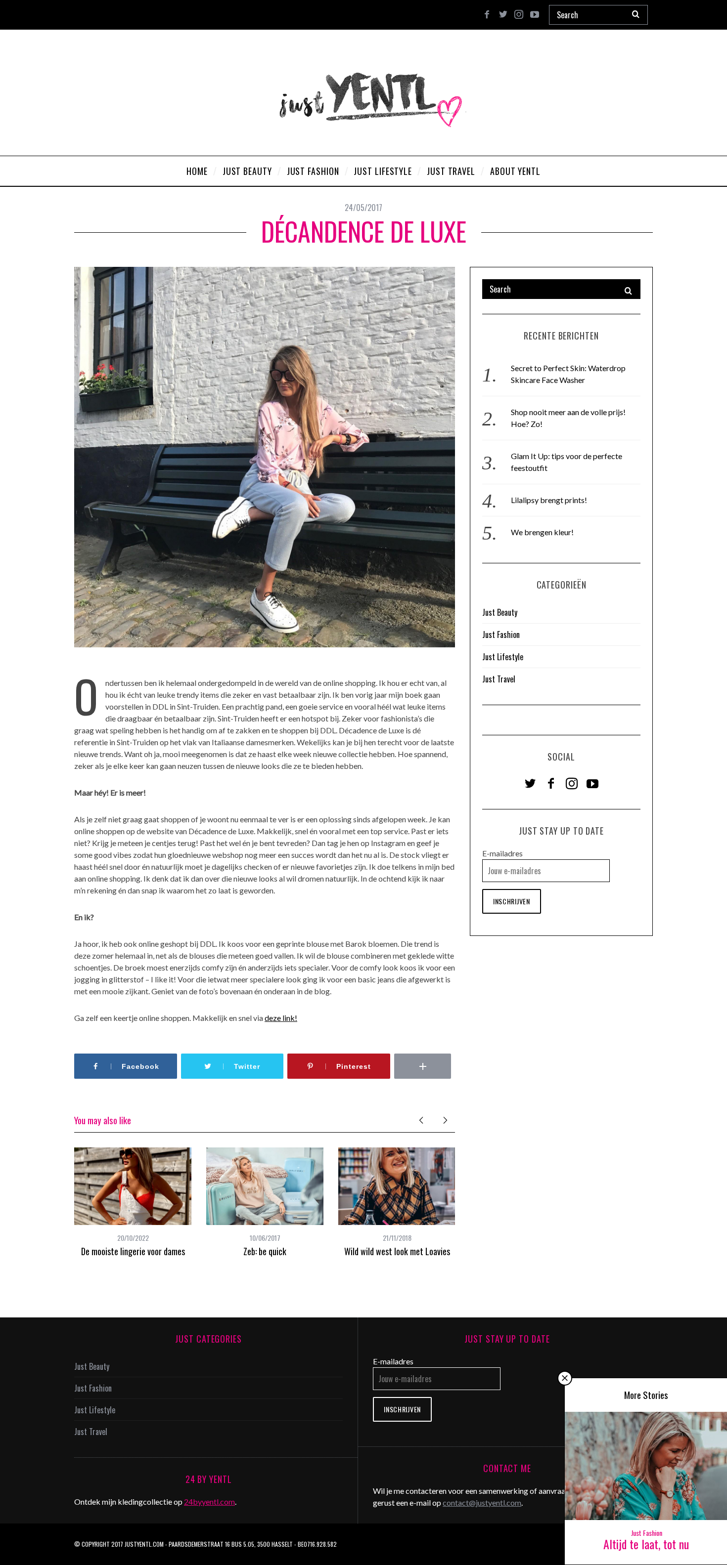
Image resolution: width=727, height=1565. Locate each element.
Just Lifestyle (502, 657)
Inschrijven (511, 901)
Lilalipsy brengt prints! (549, 500)
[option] (132, 1202)
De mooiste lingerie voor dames (133, 1251)
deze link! (281, 1017)
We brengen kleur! (542, 532)
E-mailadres (502, 853)
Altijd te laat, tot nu (646, 1544)
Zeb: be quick (264, 1251)
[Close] (564, 1378)
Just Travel (498, 679)
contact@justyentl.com (482, 1502)
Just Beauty (499, 612)
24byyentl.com (209, 1501)
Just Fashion (501, 634)
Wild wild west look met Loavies (397, 1251)
